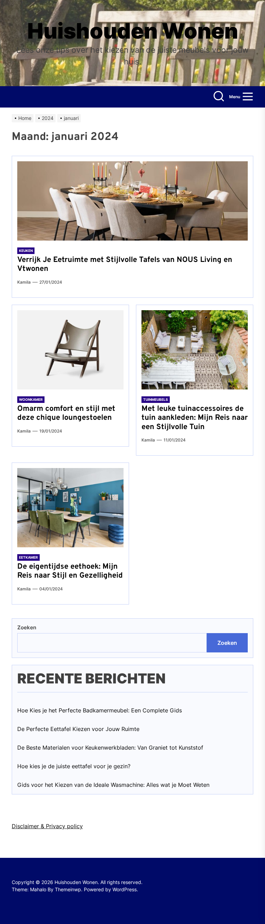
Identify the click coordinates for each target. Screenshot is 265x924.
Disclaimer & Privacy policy (47, 826)
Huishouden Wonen (132, 31)
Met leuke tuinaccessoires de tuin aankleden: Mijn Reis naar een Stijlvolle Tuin (194, 418)
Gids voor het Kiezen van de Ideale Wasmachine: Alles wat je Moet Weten (113, 784)
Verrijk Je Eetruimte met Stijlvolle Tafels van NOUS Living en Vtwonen (124, 264)
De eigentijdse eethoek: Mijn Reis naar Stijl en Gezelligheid (70, 571)
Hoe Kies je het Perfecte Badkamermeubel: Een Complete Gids (99, 710)
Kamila (24, 282)
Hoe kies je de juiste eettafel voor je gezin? (73, 766)
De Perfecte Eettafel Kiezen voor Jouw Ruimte (78, 728)
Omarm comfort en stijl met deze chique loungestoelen (66, 413)
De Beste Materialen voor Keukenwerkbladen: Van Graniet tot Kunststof (110, 747)
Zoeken (26, 627)
